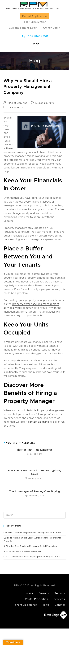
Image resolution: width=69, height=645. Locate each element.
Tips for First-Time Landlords (34, 450)
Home (29, 593)
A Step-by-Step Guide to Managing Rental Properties (30, 546)
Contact (60, 605)
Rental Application (34, 16)
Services (59, 599)
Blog (46, 605)
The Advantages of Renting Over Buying (34, 491)
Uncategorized (16, 107)
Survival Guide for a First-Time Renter (22, 552)
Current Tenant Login (23, 28)
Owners (44, 593)
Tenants (60, 593)
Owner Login (51, 28)
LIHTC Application (34, 22)
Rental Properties (36, 599)
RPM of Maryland (17, 103)
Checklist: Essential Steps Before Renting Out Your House (32, 533)
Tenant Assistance (25, 605)
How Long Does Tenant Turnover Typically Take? (34, 472)
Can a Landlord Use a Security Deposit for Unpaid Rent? (32, 557)
